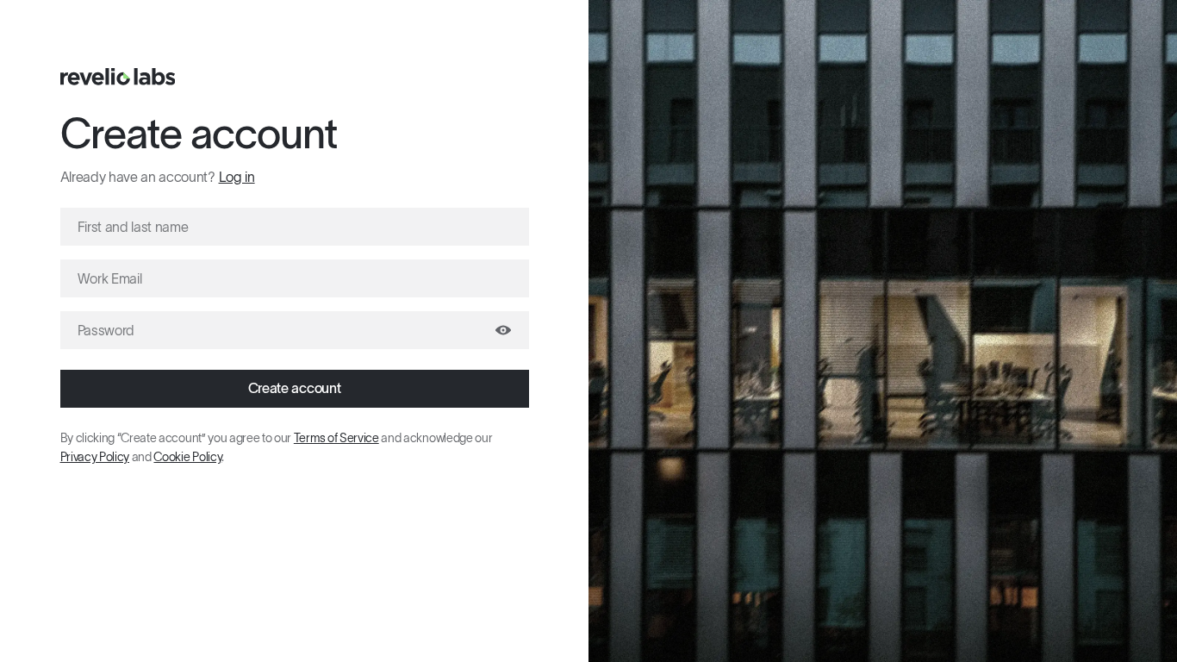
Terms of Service (336, 438)
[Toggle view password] (503, 330)
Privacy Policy (95, 457)
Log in (237, 176)
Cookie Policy (187, 457)
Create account (294, 388)
